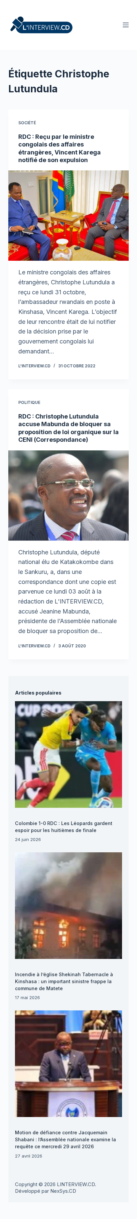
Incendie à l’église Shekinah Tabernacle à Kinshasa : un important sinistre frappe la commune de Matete (64, 981)
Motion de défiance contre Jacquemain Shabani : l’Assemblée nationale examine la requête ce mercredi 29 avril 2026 (65, 1139)
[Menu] (126, 25)
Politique (29, 402)
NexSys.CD (63, 1191)
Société (27, 122)
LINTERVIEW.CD (76, 1184)
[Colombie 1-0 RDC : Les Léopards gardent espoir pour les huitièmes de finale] (68, 754)
